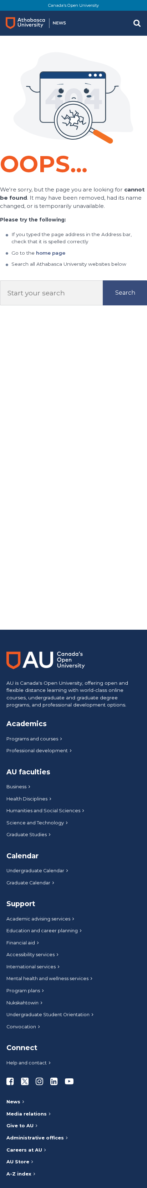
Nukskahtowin (22, 1002)
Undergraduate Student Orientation (48, 1014)
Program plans (23, 990)
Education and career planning (42, 930)
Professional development (37, 750)
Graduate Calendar (28, 882)
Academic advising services (38, 919)
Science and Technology (35, 822)
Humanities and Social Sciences (43, 810)
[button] (137, 23)
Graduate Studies (26, 834)
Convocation (21, 1026)
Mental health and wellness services (47, 978)
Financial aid (20, 942)
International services (31, 966)
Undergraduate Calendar (35, 870)
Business (16, 786)
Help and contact (26, 1062)
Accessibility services (30, 954)
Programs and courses (32, 739)
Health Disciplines (26, 799)
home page (50, 253)
